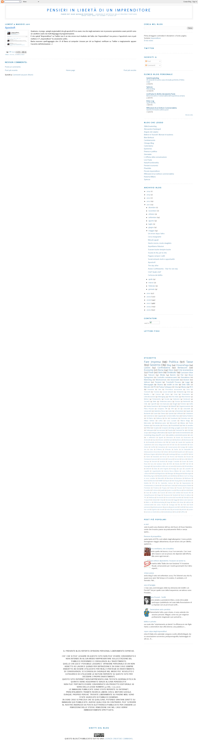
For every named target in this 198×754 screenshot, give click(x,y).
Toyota (170, 430)
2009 (149, 297)
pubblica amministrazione (178, 435)
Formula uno (185, 418)
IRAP (184, 464)
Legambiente (156, 471)
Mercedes (147, 423)
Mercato (147, 387)
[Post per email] (7, 52)
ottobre (151, 214)
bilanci (175, 502)
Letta (160, 421)
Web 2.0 (148, 502)
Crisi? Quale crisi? (154, 272)
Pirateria (156, 488)
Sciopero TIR (162, 409)
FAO (187, 454)
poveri (191, 509)
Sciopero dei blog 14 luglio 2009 (173, 428)
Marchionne (186, 397)
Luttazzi (146, 473)
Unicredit (186, 409)
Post (149, 61)
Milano (182, 423)
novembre (152, 211)
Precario (179, 488)
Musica (184, 387)
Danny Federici (187, 416)
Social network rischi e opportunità (161, 259)
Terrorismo (169, 497)
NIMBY (160, 481)
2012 (149, 201)
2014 (149, 195)
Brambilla (151, 442)
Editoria (159, 418)
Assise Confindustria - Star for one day (163, 269)
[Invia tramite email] (17, 52)
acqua (146, 433)
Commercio (150, 416)
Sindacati (186, 399)
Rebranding (150, 89)
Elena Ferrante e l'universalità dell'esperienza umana (165, 96)
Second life (187, 493)
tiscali (176, 512)
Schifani (178, 493)
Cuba (151, 449)
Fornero (183, 404)
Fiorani (188, 457)
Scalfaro (154, 493)
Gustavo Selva (161, 464)
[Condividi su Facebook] (23, 52)
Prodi (150, 373)
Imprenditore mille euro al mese (163, 466)
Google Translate (173, 461)
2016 (149, 191)
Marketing (148, 380)
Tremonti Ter (180, 430)
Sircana (190, 428)
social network (168, 392)
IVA (189, 464)
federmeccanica (166, 401)
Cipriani (171, 413)
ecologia (172, 505)
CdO (170, 445)
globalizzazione (157, 507)
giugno (151, 227)
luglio (150, 224)
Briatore (160, 442)
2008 (149, 300)
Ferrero (172, 457)
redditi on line (172, 385)
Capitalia (188, 442)
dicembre (152, 208)
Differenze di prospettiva (151, 536)
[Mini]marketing (150, 126)
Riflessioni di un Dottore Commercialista (161, 108)
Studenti (175, 495)
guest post (174, 507)
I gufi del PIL (151, 103)
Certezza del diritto (155, 275)
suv (160, 512)
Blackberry (178, 440)
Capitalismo (148, 445)
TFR (172, 409)
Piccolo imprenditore (152, 171)
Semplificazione (149, 495)
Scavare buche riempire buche (159, 250)
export (170, 433)
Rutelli (191, 490)
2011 (148, 205)
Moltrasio (188, 478)
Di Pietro (150, 418)
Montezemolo (161, 380)
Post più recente (11, 70)
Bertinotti (186, 401)
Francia (170, 459)
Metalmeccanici (160, 423)
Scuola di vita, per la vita (157, 253)
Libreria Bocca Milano (171, 471)
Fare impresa (152, 362)
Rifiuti (149, 428)
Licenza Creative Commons (118, 739)
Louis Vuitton (186, 471)
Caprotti (154, 404)
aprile (150, 279)
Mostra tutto (189, 115)
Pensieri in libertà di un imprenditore (99, 10)
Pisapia (164, 488)
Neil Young (175, 481)
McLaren (168, 476)
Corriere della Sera (173, 416)
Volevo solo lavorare (186, 500)
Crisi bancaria (164, 404)
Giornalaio (148, 154)
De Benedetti (186, 449)
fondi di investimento (183, 433)
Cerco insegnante (154, 237)
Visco (170, 370)
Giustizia (162, 461)
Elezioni (186, 380)
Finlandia (180, 457)
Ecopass (190, 452)
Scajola (156, 428)
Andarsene (187, 437)
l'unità (182, 507)
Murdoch (153, 481)
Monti (146, 481)
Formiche (162, 459)
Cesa (175, 445)
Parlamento (156, 399)
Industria (179, 466)
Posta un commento (13, 67)
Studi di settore (185, 495)
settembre (152, 217)
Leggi (187, 382)
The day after (153, 266)
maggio (151, 231)
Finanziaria (186, 394)
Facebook (174, 418)
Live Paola (148, 160)
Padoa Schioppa (165, 387)
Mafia (153, 473)
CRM (166, 442)
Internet (148, 469)
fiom (184, 505)
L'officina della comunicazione (155, 157)
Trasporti (147, 500)
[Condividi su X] (21, 52)
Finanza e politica (150, 152)
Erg (165, 454)
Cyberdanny (148, 146)
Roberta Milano (150, 177)
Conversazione (173, 447)
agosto (151, 221)
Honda (177, 464)
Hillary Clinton (149, 421)
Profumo (155, 490)
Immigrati (164, 406)
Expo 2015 (180, 454)
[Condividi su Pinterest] (25, 52)
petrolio (183, 509)
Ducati (173, 452)
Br (145, 442)
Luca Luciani (171, 421)
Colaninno (189, 413)
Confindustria (164, 368)
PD (155, 387)
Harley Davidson (152, 406)
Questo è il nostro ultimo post (157, 110)
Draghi (175, 404)
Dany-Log (150, 101)
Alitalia (162, 375)
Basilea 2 (147, 394)
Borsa (160, 370)
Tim (190, 497)
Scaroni (162, 493)
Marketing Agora (149, 476)
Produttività (175, 425)
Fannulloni (156, 457)
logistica (154, 509)
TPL (145, 497)
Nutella (146, 483)
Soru (188, 389)
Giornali (154, 461)
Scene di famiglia (148, 585)
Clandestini (183, 445)
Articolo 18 (161, 440)
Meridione (170, 478)
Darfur (176, 449)
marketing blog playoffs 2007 (155, 435)
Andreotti (147, 440)
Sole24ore (150, 430)
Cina (176, 387)
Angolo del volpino (151, 132)
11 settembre (151, 437)
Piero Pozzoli (149, 409)
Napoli (167, 481)
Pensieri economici (151, 166)
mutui (168, 509)
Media (175, 476)
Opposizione (186, 483)
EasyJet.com (181, 452)
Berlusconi (182, 368)
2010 (149, 293)
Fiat (182, 375)
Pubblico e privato (149, 622)
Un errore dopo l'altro (156, 234)
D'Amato (168, 449)
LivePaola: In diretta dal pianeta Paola (160, 94)
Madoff (173, 406)
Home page (70, 70)
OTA (153, 483)
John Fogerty (164, 469)
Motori (146, 399)
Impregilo (147, 466)
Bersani (169, 440)
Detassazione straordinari (152, 452)
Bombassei (187, 440)
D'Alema (159, 449)
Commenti (151, 65)
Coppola (160, 416)
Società (147, 401)
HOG (170, 464)
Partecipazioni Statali (184, 485)
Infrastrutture (188, 466)
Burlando (147, 413)
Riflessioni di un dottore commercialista (159, 174)
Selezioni (176, 399)
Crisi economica (185, 370)
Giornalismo (19, 54)
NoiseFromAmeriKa (151, 163)
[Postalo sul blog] (19, 52)
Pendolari (147, 488)
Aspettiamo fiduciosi (156, 246)
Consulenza (161, 447)
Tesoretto (178, 497)
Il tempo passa (148, 573)
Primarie (188, 488)
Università (147, 411)
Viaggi (175, 500)
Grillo (191, 404)
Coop (175, 394)
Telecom (151, 375)
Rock (185, 490)
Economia (148, 370)
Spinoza (149, 87)
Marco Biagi (185, 421)
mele (170, 411)
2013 (148, 198)
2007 (149, 303)
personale (175, 509)
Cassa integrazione (160, 445)
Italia (155, 469)
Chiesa (163, 413)
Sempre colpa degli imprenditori (154, 631)
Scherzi (170, 493)
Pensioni (158, 382)
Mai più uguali (153, 240)
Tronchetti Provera (173, 382)
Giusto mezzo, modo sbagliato (159, 243)
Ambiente (180, 392)
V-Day (161, 500)
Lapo (180, 469)
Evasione (151, 389)
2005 (149, 310)
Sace (147, 493)
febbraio (151, 286)
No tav (183, 481)
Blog (169, 365)
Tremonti (147, 392)
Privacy (165, 425)
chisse (181, 502)
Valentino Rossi (159, 411)
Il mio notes (148, 41)
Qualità (162, 490)
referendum (179, 411)
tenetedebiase (168, 512)
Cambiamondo (149, 140)
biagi (168, 502)
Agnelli (161, 437)
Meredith (161, 478)
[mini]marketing (152, 78)
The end (145, 524)
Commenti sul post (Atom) (23, 75)
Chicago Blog (149, 143)
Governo (155, 365)
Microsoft (173, 423)
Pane (163, 485)
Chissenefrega (182, 365)
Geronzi (176, 459)
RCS (191, 387)
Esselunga (172, 454)
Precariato (156, 425)
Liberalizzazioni (149, 397)
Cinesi (167, 394)
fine (179, 505)
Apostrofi (151, 262)
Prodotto (147, 490)
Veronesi (168, 500)
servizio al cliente (151, 512)
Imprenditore (156, 38)
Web (154, 401)
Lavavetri (188, 469)
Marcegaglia (148, 385)
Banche (173, 375)
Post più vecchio (130, 70)
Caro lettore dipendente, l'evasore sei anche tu (167, 561)
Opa (177, 483)
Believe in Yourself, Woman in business (158, 135)
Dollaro (166, 452)
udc (191, 435)
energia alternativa (158, 433)
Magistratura (161, 473)
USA (189, 430)
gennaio (151, 289)
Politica (173, 362)
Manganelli (179, 473)
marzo (151, 283)
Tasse (189, 362)
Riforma (179, 490)
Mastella (160, 476)
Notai (189, 481)
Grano (184, 461)
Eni (166, 418)
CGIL (145, 404)
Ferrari (164, 457)
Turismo (157, 392)
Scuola (166, 399)
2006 (149, 307)
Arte (188, 392)
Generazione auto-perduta (160, 610)
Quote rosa (170, 490)
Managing (161, 397)
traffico (182, 512)
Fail (192, 454)
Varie (160, 373)
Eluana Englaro (150, 454)
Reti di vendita (188, 425)
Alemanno (169, 437)
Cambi (173, 442)
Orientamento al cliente (151, 485)
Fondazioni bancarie (150, 459)
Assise (12, 54)
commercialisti (149, 505)
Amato (178, 437)
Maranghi (188, 473)
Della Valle (186, 385)
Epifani (160, 454)
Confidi (153, 447)
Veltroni (147, 382)
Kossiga (173, 469)
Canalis (180, 442)
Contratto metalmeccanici (167, 377)
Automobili (174, 380)
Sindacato (171, 373)
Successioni (161, 430)
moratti (161, 509)
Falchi (148, 457)
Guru (152, 464)
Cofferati (180, 413)
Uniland (154, 500)
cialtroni (188, 502)
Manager (171, 473)
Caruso (158, 394)
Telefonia (152, 497)
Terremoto (160, 497)
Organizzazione (184, 406)
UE (179, 409)
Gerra (183, 459)
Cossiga (182, 447)
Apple (188, 411)
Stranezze (166, 495)
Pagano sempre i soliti (156, 256)
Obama (160, 385)
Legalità (146, 471)
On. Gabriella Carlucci (165, 483)
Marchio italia (174, 397)
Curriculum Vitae (187, 373)
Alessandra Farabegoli (152, 129)
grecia (167, 507)
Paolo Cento (171, 485)
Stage (159, 495)
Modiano (179, 478)
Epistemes (148, 149)
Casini (155, 413)
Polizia (171, 488)
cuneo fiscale (161, 505)
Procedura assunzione (173, 389)
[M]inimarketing (159, 502)
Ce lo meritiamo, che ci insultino (162, 549)
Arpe (154, 440)
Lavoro (147, 368)
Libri (159, 389)
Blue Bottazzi (149, 138)
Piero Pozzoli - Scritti (158, 597)
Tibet (185, 497)
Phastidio (147, 168)
